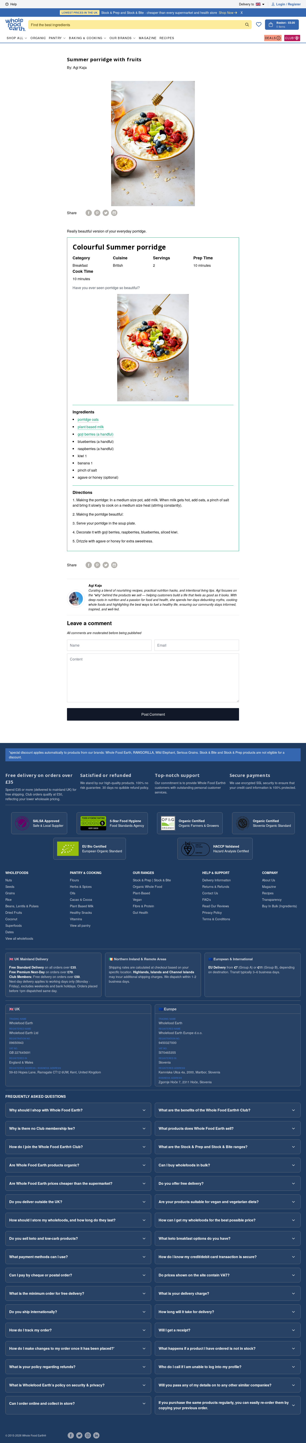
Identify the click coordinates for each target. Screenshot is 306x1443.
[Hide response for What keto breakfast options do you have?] (293, 1238)
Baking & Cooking (85, 38)
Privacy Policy (212, 912)
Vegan (137, 899)
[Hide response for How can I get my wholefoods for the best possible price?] (293, 1220)
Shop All (15, 38)
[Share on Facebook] (89, 213)
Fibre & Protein (143, 906)
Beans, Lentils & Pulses (22, 906)
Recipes (167, 38)
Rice (8, 899)
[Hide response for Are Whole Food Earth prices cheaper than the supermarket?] (144, 1183)
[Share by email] (114, 213)
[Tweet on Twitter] (106, 213)
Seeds (9, 886)
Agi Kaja (80, 67)
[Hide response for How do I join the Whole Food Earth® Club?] (144, 1146)
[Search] (247, 24)
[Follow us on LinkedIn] (96, 1435)
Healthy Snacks (81, 912)
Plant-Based (141, 893)
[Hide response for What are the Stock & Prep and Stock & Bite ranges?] (293, 1146)
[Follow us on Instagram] (88, 1435)
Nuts (8, 880)
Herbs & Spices (81, 886)
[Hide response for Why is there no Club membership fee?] (144, 1128)
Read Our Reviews (215, 906)
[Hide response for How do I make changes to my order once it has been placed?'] (144, 1348)
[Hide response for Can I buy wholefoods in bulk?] (293, 1165)
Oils (72, 893)
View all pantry (80, 925)
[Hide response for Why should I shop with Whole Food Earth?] (144, 1110)
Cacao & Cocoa (81, 899)
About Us (268, 880)
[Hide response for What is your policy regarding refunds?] (144, 1366)
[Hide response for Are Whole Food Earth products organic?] (144, 1165)
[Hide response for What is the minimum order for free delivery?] (144, 1293)
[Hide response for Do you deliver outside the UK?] (144, 1201)
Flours (74, 880)
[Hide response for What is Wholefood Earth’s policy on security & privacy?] (144, 1385)
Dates (9, 932)
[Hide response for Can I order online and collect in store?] (144, 1403)
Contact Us (210, 893)
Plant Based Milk (81, 906)
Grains (10, 893)
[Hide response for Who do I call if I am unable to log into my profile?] (293, 1366)
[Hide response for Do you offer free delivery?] (293, 1183)
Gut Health (140, 912)
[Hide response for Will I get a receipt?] (293, 1330)
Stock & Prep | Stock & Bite (152, 880)
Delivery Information (216, 880)
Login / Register (288, 4)
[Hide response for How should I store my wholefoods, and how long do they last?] (144, 1220)
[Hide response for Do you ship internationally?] (144, 1311)
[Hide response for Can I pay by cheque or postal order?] (144, 1275)
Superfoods (13, 925)
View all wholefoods (19, 938)
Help (13, 4)
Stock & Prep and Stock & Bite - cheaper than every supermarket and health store (147, 12)
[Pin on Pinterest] (97, 213)
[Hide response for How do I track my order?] (144, 1330)
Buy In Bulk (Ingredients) (279, 906)
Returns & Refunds (215, 886)
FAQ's (206, 899)
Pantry (55, 38)
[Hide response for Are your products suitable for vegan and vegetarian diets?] (293, 1201)
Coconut (11, 919)
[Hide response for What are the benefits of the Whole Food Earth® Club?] (293, 1110)
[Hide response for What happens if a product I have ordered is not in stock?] (293, 1348)
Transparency (272, 899)
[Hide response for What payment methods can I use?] (144, 1256)
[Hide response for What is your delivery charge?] (293, 1293)
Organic (38, 38)
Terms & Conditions (216, 919)
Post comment (153, 714)
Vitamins (76, 919)
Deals (270, 38)
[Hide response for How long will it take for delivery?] (293, 1311)
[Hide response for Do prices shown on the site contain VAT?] (293, 1275)
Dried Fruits (13, 912)
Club (289, 38)
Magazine (148, 38)
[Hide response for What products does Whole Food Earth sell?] (293, 1128)
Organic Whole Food (147, 886)
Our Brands (121, 38)
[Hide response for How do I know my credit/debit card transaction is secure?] (293, 1256)
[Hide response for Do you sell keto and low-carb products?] (144, 1238)
